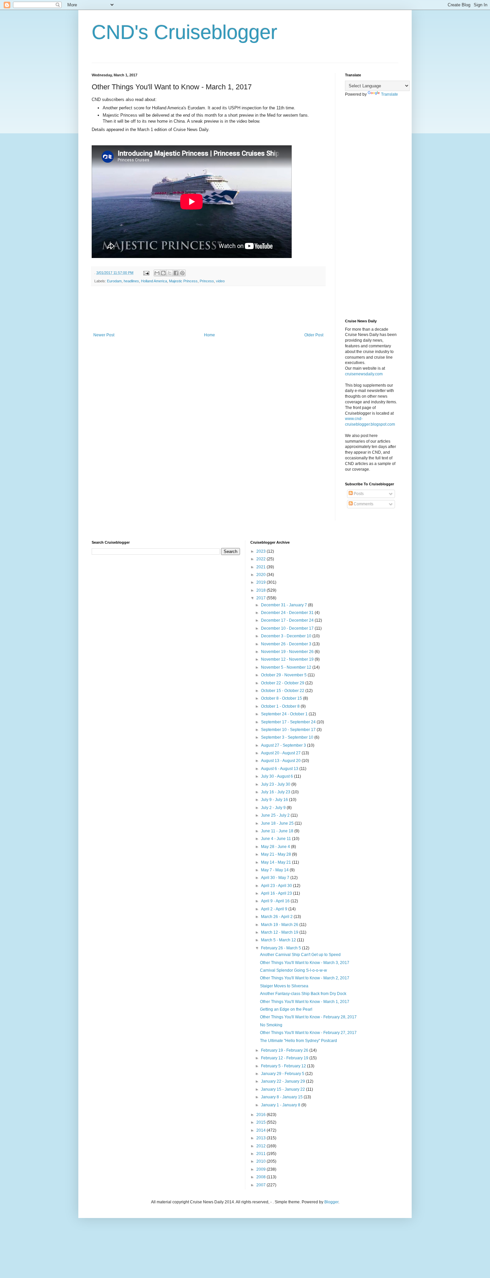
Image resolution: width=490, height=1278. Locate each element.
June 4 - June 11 (276, 838)
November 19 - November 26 (288, 651)
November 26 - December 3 (286, 644)
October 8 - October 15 (282, 698)
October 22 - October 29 (283, 683)
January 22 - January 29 (283, 1081)
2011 (261, 1153)
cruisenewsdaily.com (364, 374)
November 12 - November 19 (288, 659)
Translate (389, 94)
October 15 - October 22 (283, 690)
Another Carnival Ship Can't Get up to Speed (300, 954)
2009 (261, 1169)
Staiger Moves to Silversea (284, 986)
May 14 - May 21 (276, 862)
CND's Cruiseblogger (184, 32)
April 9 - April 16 (276, 901)
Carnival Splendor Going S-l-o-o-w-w (293, 970)
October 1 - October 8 (281, 706)
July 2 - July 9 (274, 807)
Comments (363, 504)
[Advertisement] (213, 309)
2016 (261, 1114)
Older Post (313, 335)
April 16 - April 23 (277, 893)
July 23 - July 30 (276, 784)
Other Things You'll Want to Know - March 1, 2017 (304, 1001)
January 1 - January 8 (281, 1105)
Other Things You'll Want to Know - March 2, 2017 (304, 978)
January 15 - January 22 (283, 1089)
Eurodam (114, 281)
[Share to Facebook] (176, 273)
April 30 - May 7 (275, 877)
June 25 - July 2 (276, 815)
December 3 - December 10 (286, 636)
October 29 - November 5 (284, 675)
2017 (261, 598)
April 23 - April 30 (277, 885)
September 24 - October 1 (285, 714)
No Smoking (271, 1025)
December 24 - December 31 (288, 612)
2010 (261, 1161)
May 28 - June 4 (276, 846)
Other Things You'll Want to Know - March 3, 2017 (304, 962)
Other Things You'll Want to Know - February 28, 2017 (308, 1017)
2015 (261, 1122)
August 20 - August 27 (281, 753)
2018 (261, 590)
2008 (261, 1177)
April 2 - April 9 (274, 909)
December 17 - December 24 (288, 620)
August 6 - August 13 (280, 768)
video (220, 281)
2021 (261, 567)
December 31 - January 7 (284, 605)
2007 (261, 1185)
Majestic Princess (183, 281)
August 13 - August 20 (281, 760)
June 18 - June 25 (278, 823)
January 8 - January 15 (282, 1097)
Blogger (331, 1202)
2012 (261, 1146)
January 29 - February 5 (283, 1073)
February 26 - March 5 (281, 948)
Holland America (154, 281)
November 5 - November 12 (286, 667)
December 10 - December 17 (288, 628)
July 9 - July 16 (275, 799)
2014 (261, 1130)
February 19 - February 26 (285, 1050)
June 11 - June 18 (277, 831)
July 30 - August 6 (277, 776)
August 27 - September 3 (284, 745)
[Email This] (157, 273)
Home (209, 335)
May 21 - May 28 (276, 854)
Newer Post (103, 335)
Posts (358, 493)
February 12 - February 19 (285, 1058)
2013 (261, 1138)
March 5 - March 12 (279, 940)
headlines (131, 281)
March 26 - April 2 (277, 916)
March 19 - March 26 (280, 924)
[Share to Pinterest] (182, 273)
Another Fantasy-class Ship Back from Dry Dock (303, 993)
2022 (261, 559)
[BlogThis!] (163, 273)
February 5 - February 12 (284, 1066)
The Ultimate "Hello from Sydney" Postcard (298, 1040)
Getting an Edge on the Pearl (286, 1009)
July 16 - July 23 (276, 792)
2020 (261, 574)
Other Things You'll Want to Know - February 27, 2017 (308, 1032)
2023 (261, 551)
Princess (207, 281)
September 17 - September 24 (289, 722)
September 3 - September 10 (287, 737)
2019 (261, 582)
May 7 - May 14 (275, 870)
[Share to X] (169, 273)
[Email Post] (146, 273)
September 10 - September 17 (289, 729)
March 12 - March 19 (280, 932)
